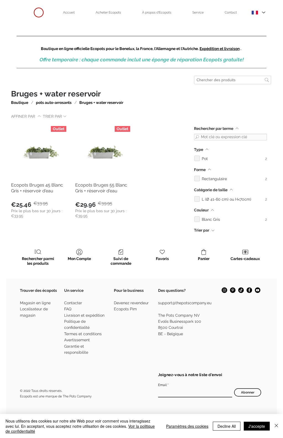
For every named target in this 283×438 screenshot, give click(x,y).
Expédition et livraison (220, 48)
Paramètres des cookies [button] (187, 426)
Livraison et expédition (84, 315)
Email (162, 385)
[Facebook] (249, 290)
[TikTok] (241, 290)
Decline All (227, 426)
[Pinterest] (232, 290)
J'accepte (256, 426)
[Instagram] (224, 290)
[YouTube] (257, 290)
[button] (108, 12)
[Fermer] (276, 426)
